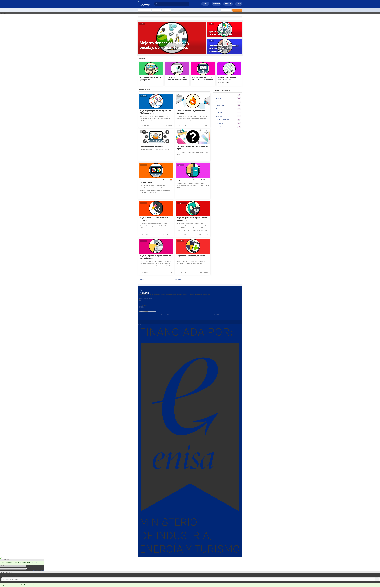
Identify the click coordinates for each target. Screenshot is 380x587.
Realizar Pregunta (144, 10)
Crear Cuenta (237, 10)
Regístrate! (34, 562)
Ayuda (139, 324)
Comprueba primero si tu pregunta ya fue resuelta (15, 575)
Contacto (140, 326)
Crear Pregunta (37, 585)
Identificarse (226, 10)
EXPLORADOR (166, 10)
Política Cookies (165, 314)
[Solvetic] (146, 4)
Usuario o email (31, 565)
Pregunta (141, 298)
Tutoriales (228, 4)
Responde (145, 298)
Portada (205, 4)
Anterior (141, 279)
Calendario (141, 308)
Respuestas (216, 4)
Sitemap (140, 306)
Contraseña (29, 567)
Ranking (150, 298)
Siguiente (178, 279)
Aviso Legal (216, 314)
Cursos (238, 4)
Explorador (141, 307)
